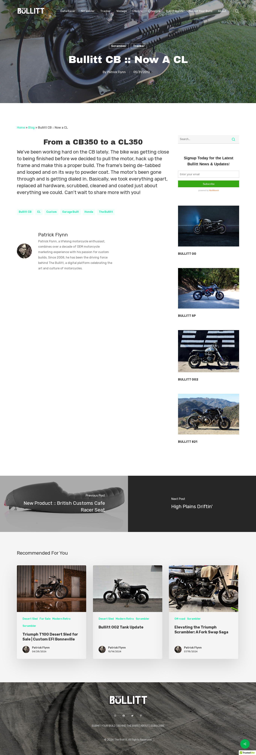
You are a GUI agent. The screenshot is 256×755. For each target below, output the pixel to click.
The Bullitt (106, 211)
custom (51, 211)
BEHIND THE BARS (128, 725)
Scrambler (119, 46)
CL (39, 211)
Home (21, 127)
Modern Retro (61, 618)
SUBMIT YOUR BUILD (104, 725)
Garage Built (70, 211)
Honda (89, 211)
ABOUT (145, 725)
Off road (179, 618)
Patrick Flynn (116, 72)
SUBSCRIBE (158, 725)
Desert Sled (30, 618)
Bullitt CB (25, 211)
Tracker (139, 46)
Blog (31, 127)
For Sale (45, 618)
